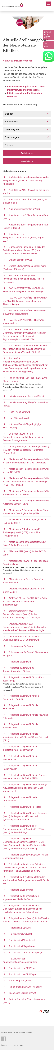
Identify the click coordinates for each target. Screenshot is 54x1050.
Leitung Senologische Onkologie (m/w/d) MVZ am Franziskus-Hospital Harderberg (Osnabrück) (26, 449)
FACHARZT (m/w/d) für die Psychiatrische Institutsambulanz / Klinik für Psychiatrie (24, 278)
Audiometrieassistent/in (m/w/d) (24, 209)
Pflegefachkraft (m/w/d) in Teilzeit (25, 807)
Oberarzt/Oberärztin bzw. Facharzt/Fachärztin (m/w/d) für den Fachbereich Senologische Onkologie (21, 614)
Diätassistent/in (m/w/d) (20, 260)
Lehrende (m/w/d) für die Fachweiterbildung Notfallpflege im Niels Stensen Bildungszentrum (23, 437)
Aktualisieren (27, 161)
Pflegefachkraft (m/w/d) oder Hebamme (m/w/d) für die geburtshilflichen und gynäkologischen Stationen (25, 816)
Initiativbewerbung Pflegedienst (23, 90)
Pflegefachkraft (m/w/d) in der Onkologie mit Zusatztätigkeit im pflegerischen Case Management (25, 787)
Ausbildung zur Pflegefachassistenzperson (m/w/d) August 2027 (23, 237)
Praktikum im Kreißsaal (20, 934)
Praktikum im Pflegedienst (22, 940)
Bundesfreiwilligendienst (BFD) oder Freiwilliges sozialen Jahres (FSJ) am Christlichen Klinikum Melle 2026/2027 (24, 250)
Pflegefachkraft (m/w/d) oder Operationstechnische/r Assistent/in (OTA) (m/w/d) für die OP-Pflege (23, 829)
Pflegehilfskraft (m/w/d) (20, 928)
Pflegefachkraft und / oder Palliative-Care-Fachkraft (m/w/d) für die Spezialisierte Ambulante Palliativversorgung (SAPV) (24, 867)
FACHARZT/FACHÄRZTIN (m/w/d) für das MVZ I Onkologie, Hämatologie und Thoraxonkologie (25, 301)
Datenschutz (6, 1045)
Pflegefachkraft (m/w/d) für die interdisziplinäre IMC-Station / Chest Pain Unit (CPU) (25, 737)
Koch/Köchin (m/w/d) (19, 418)
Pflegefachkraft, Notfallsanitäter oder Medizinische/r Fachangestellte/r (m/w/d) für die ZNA (26, 880)
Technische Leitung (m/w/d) (22, 993)
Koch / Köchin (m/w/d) (19, 412)
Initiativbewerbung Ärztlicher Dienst (26, 86)
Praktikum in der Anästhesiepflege (26, 952)
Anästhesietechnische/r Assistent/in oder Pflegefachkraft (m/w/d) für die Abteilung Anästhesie (26, 180)
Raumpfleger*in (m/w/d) (20, 980)
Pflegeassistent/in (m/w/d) (21, 646)
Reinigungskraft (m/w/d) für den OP (26, 987)
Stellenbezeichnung (13, 171)
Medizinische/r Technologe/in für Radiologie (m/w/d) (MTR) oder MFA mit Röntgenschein (22, 532)
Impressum (18, 1045)
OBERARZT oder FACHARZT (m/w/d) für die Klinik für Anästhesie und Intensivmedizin (25, 601)
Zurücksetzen (27, 153)
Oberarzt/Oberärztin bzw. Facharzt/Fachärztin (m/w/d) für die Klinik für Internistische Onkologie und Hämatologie (24, 627)
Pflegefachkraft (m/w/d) (20, 662)
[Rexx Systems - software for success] (44, 1011)
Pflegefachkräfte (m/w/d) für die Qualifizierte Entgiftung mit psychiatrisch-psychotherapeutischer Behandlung (23, 908)
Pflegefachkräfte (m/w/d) (21, 890)
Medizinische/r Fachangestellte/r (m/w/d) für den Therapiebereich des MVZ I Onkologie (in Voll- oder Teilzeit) (26, 481)
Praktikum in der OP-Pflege (22, 968)
